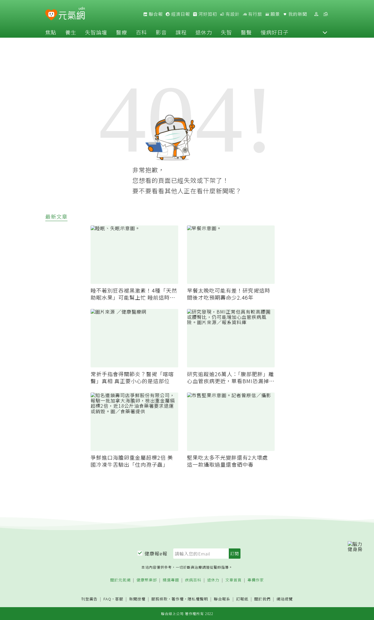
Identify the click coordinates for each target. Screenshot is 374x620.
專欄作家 (255, 580)
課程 (181, 32)
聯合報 (155, 14)
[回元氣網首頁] (72, 14)
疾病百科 (193, 580)
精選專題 (171, 580)
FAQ (107, 599)
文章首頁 (233, 580)
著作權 (178, 599)
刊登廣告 (89, 599)
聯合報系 (222, 599)
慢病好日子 (274, 32)
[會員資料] (316, 14)
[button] (325, 32)
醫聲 (246, 32)
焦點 (50, 32)
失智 (226, 32)
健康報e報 (156, 553)
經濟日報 (180, 14)
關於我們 (262, 599)
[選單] (325, 14)
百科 (141, 32)
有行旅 (254, 14)
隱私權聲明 (198, 599)
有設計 (232, 14)
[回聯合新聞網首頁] (51, 15)
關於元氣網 (120, 580)
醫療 (121, 32)
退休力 (203, 32)
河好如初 (207, 14)
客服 (119, 599)
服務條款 (159, 599)
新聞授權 (137, 599)
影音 (161, 32)
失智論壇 (96, 32)
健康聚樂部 (146, 580)
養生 (70, 32)
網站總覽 (284, 599)
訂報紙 (242, 599)
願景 (274, 14)
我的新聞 (297, 14)
